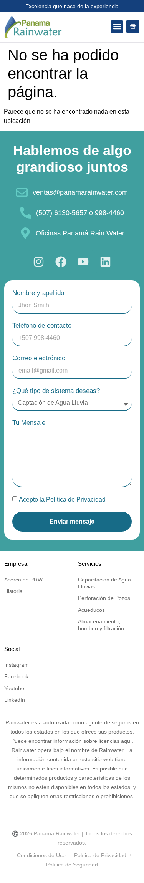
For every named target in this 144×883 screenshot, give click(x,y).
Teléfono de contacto (41, 325)
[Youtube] (83, 261)
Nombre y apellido (38, 293)
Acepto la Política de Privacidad (62, 499)
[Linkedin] (105, 261)
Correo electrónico (38, 358)
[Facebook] (61, 261)
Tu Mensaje (28, 422)
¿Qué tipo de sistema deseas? (56, 390)
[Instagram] (39, 261)
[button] (117, 26)
